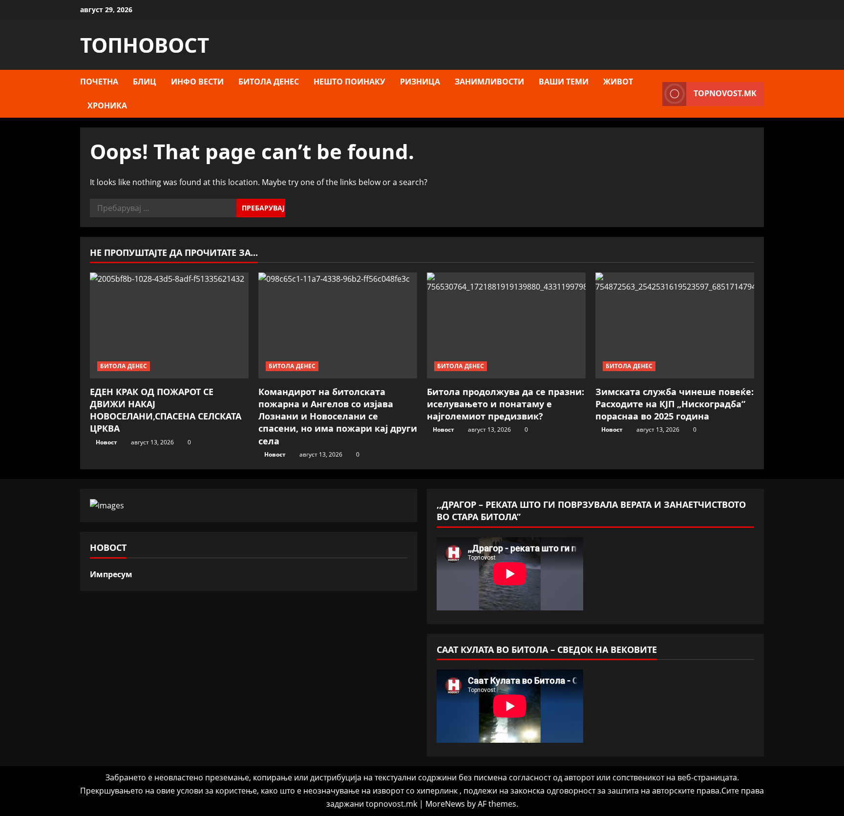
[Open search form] (652, 93)
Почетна (99, 81)
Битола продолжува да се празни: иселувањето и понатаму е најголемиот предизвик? (505, 404)
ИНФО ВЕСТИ (197, 81)
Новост (106, 442)
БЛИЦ (144, 81)
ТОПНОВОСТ (144, 45)
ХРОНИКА (107, 105)
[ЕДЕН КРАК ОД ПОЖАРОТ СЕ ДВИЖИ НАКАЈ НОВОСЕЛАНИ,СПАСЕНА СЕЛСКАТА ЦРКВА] (169, 325)
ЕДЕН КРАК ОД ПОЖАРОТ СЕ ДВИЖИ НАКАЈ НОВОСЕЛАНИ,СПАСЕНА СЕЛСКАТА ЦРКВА (165, 410)
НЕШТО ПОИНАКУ (349, 81)
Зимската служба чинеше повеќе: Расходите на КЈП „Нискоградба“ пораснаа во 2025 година (674, 404)
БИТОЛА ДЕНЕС (268, 81)
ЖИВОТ (618, 81)
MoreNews (445, 803)
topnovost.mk (725, 93)
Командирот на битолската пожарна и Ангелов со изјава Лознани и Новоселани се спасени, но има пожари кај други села (337, 416)
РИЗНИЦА (420, 81)
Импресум (111, 574)
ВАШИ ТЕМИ (564, 81)
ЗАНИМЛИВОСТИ (489, 81)
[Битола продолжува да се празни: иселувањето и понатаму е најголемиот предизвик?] (506, 325)
